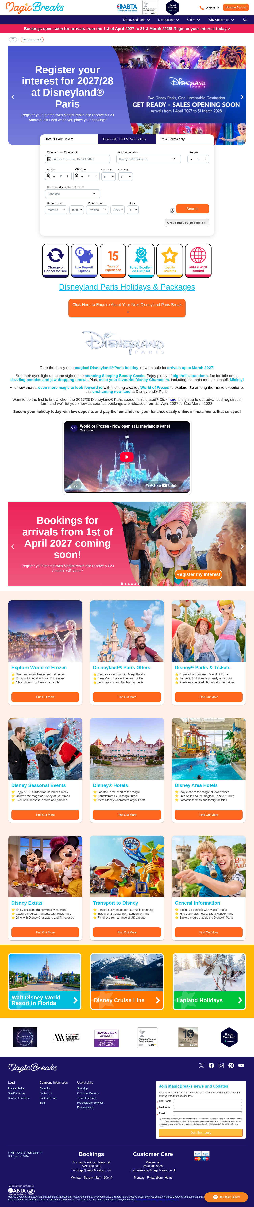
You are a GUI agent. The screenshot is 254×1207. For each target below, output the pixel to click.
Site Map (82, 1088)
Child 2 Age (123, 169)
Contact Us (212, 8)
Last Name (165, 1107)
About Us (45, 1088)
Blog (42, 1102)
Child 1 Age (106, 169)
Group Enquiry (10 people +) (187, 222)
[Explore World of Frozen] (45, 631)
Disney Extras (26, 903)
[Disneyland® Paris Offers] (127, 631)
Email (162, 1113)
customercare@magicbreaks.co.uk (153, 1170)
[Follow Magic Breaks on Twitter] (201, 1066)
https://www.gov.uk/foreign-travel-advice (157, 1199)
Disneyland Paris (32, 39)
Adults (51, 169)
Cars (132, 203)
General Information (197, 903)
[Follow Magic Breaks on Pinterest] (231, 1066)
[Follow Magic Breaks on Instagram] (221, 1066)
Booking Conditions (19, 1098)
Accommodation (128, 152)
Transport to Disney (115, 903)
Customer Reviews (88, 1093)
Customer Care (48, 1098)
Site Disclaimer (16, 1093)
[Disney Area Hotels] (209, 749)
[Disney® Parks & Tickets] (209, 631)
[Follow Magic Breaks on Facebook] (211, 1066)
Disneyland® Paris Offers (121, 667)
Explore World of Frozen (39, 667)
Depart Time (55, 203)
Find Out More (45, 697)
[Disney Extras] (45, 866)
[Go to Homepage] (13, 40)
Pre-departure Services (90, 1102)
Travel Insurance (86, 1098)
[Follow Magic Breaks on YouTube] (241, 1066)
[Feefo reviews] (149, 14)
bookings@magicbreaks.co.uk (91, 1170)
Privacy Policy (16, 1088)
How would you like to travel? (65, 187)
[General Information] (209, 866)
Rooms (193, 152)
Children (80, 169)
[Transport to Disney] (127, 866)
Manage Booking (236, 7)
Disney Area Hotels (196, 785)
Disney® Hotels (110, 785)
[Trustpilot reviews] (172, 7)
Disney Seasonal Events (38, 785)
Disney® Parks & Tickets (202, 667)
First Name (165, 1101)
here (172, 399)
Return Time (95, 203)
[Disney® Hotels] (127, 749)
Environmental (85, 1107)
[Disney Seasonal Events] (45, 749)
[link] (127, 28)
